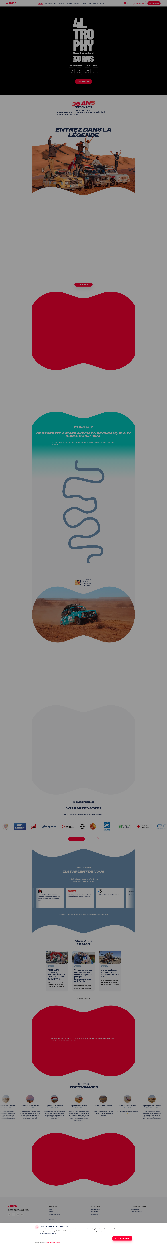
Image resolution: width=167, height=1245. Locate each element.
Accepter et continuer (122, 1238)
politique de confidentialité (53, 1242)
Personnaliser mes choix (48, 1233)
